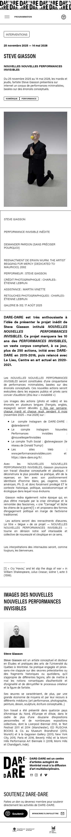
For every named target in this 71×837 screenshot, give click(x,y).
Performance (29, 98)
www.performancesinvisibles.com (31, 453)
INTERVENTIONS (16, 34)
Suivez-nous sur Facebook (41, 775)
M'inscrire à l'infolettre (31, 775)
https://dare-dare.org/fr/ (26, 457)
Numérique (11, 98)
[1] (32, 507)
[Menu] (7, 16)
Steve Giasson (30, 82)
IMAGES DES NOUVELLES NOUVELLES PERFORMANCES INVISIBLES (32, 601)
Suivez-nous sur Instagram (36, 775)
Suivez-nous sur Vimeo (46, 775)
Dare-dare (35, 5)
